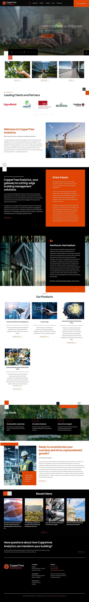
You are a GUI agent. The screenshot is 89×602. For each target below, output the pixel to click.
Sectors (41, 3)
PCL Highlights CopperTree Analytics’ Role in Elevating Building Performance (32, 524)
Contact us (80, 551)
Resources (59, 3)
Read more (43, 532)
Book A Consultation (81, 3)
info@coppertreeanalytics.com (57, 570)
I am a (53, 3)
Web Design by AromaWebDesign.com (58, 595)
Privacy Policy (47, 595)
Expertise (35, 3)
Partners (48, 3)
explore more (7, 217)
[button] (28, 52)
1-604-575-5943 (54, 566)
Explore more (42, 480)
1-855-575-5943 (54, 568)
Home (29, 3)
